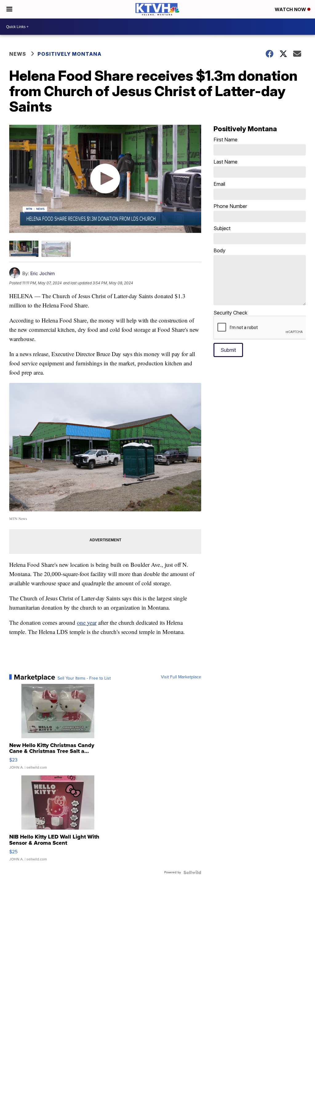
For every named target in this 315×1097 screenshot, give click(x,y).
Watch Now (291, 9)
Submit (228, 350)
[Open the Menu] (9, 9)
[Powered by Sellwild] (192, 872)
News (17, 54)
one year (87, 622)
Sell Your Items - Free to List (84, 678)
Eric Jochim (42, 273)
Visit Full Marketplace (181, 677)
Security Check (230, 313)
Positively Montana (70, 54)
